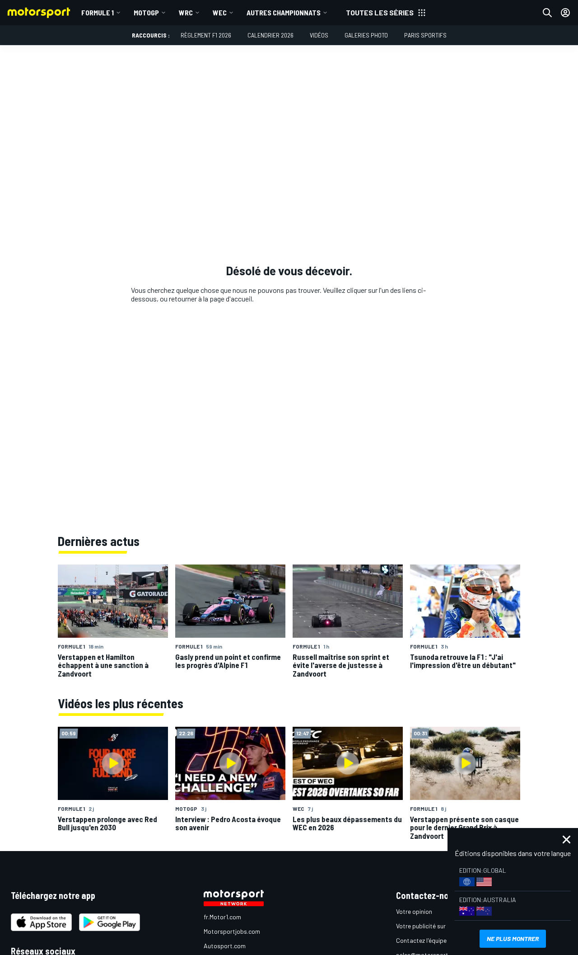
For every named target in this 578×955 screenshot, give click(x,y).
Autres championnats (284, 12)
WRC (186, 12)
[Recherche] (547, 13)
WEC (220, 12)
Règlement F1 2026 (206, 35)
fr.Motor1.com (222, 917)
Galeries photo (366, 35)
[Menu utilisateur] (565, 13)
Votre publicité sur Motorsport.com (444, 926)
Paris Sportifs (425, 35)
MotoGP (146, 12)
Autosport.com (225, 946)
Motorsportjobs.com (232, 931)
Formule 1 (97, 12)
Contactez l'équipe (421, 940)
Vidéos (319, 35)
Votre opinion (414, 911)
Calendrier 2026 (270, 35)
